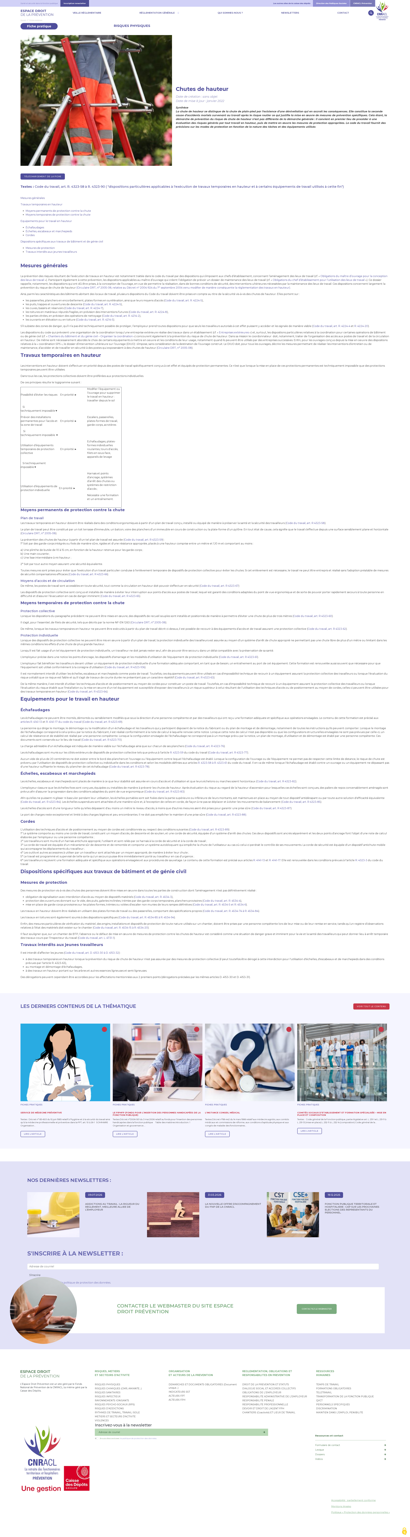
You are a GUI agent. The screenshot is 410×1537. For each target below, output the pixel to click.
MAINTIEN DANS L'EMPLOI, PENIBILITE (339, 1412)
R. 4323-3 (361, 860)
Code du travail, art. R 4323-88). (227, 814)
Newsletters (290, 12)
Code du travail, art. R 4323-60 (312, 616)
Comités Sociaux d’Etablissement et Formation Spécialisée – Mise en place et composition (341, 1113)
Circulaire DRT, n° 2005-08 (174, 347)
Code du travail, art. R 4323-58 (305, 523)
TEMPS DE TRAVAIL (327, 1384)
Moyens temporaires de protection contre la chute (58, 214)
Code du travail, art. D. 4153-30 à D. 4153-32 (92, 952)
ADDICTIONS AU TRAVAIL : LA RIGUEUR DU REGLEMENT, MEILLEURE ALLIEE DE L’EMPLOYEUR (112, 1207)
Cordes (30, 235)
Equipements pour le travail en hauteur (46, 221)
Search (371, 13)
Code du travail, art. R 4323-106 (125, 667)
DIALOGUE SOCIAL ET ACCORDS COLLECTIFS (269, 1388)
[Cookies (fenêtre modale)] (404, 1531)
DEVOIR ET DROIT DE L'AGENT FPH (263, 1408)
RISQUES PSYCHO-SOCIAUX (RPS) (115, 1404)
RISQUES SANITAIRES (107, 1392)
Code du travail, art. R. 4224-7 (83, 308)
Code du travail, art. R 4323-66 (88, 574)
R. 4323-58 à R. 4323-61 (212, 762)
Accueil (23, 20)
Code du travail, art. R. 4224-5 (183, 300)
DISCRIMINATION (326, 1408)
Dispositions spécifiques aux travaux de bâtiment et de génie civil (61, 241)
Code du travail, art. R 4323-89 (209, 829)
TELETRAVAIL (324, 1392)
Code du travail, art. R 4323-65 (120, 596)
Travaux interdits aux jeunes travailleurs (51, 251)
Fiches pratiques (35, 20)
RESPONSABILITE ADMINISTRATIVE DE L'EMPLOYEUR (274, 1396)
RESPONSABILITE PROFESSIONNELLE (265, 1404)
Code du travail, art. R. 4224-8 (148, 312)
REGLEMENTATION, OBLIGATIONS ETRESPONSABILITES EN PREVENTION (267, 1373)
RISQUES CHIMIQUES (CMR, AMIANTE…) (118, 1388)
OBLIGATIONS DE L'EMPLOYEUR (261, 1392)
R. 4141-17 (274, 860)
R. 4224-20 (361, 326)
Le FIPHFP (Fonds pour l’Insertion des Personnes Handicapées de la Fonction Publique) (157, 1113)
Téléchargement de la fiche (42, 176)
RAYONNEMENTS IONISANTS (112, 1400)
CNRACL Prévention (362, 3)
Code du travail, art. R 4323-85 (301, 801)
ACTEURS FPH (177, 1399)
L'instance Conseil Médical (222, 1112)
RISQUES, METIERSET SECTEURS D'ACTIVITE (112, 1373)
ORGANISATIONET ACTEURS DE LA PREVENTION (191, 1373)
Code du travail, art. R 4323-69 (102, 721)
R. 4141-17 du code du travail (64, 721)
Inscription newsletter (75, 3)
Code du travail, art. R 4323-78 (129, 766)
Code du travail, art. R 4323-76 (205, 746)
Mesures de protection (40, 247)
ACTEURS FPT (177, 1395)
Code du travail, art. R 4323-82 (276, 781)
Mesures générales (32, 198)
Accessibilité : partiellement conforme (353, 1500)
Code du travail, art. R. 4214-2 (121, 315)
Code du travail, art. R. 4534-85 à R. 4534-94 (146, 917)
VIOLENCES (102, 1420)
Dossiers (320, 1454)
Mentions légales (341, 1506)
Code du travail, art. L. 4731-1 (96, 937)
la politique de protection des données (85, 1282)
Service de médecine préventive (41, 1112)
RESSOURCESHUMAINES (325, 1373)
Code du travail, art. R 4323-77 (228, 752)
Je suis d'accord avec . (128, 1438)
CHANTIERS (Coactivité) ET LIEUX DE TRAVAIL (268, 1412)
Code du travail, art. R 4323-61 (238, 657)
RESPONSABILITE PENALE (258, 1400)
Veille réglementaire (87, 12)
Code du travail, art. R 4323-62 (327, 628)
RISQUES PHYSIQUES (132, 26)
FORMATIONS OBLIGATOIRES (333, 1388)
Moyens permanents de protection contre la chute (58, 210)
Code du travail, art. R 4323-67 (219, 585)
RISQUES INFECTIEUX (107, 1396)
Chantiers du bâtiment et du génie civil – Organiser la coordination (90, 336)
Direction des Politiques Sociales (331, 3)
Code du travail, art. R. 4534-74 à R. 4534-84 (230, 911)
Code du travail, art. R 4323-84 (40, 801)
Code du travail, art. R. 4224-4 (331, 326)
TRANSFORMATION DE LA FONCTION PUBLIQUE (345, 1396)
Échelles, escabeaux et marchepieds (49, 231)
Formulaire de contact (327, 1445)
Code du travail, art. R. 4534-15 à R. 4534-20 (121, 927)
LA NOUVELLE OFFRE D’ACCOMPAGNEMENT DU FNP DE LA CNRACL (233, 1205)
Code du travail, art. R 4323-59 (143, 539)
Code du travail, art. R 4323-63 (194, 677)
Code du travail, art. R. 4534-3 (153, 896)
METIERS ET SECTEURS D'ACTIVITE (115, 1416)
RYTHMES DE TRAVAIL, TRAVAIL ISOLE (117, 1412)
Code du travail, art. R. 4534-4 (221, 900)
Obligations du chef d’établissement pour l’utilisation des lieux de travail (319, 280)
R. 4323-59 (176, 752)
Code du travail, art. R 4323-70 (101, 739)
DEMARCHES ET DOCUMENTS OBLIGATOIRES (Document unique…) (203, 1386)
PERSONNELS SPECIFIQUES (333, 1404)
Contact (343, 12)
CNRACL (382, 3)
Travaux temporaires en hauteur (41, 204)
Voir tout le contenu (371, 1006)
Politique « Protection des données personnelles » (360, 1512)
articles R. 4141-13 (31, 721)
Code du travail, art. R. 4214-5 (95, 319)
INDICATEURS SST (179, 1391)
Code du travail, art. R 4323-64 (87, 691)
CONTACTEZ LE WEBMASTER (317, 1309)
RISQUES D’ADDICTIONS (109, 1408)
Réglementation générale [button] (157, 12)
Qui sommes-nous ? (230, 12)
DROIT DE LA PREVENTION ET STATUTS (265, 1384)
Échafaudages (35, 227)
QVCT (319, 1400)
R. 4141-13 (259, 860)
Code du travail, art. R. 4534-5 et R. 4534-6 (219, 904)
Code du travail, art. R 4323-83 (164, 791)
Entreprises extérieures (234, 332)
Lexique (319, 1449)
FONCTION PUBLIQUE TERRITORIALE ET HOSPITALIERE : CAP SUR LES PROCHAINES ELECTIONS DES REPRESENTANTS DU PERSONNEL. (352, 1208)
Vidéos (319, 1459)
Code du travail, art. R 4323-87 (271, 808)
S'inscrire (35, 1275)
